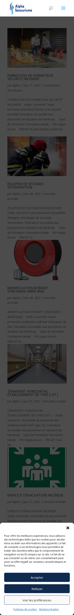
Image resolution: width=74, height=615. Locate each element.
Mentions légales (49, 609)
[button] (68, 528)
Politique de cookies (25, 609)
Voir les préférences (37, 600)
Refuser (37, 589)
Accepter (37, 577)
